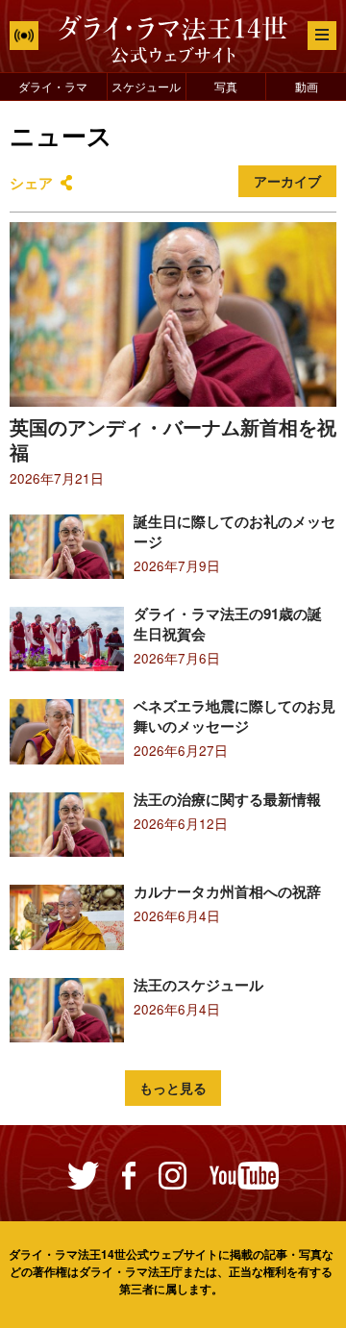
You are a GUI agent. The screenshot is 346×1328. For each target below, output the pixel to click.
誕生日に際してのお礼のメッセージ (234, 531)
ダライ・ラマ (52, 86)
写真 (225, 86)
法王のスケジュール (198, 984)
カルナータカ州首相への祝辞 (227, 891)
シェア (31, 182)
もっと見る (173, 1088)
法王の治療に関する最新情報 (227, 799)
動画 (306, 86)
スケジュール (146, 86)
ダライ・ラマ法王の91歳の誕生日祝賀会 (228, 623)
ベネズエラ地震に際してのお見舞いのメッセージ (234, 716)
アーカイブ (287, 181)
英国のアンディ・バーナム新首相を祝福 (173, 439)
